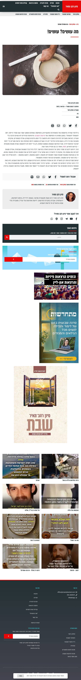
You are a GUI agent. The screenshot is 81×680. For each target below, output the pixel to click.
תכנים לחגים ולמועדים (35, 14)
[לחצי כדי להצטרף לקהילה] (59, 333)
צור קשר (46, 6)
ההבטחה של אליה (73, 510)
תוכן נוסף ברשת (72, 657)
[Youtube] (71, 218)
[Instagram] (61, 218)
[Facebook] (76, 218)
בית (78, 24)
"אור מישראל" (55, 6)
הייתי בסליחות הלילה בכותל (70, 480)
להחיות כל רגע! (35, 540)
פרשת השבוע (40, 136)
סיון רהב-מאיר (72, 6)
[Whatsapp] (52, 218)
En (4, 6)
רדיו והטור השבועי (55, 14)
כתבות (57, 3)
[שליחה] (13, 259)
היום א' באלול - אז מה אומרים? (30, 570)
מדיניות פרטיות (35, 648)
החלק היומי (76, 14)
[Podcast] (57, 218)
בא (78, 114)
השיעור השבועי (66, 14)
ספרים (52, 3)
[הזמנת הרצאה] (56, 286)
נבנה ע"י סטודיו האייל (33, 645)
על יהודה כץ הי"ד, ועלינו (32, 510)
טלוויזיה (45, 14)
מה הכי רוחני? (74, 540)
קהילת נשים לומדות (21, 3)
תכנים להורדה (44, 3)
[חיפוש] (6, 237)
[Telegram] (66, 218)
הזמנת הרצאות (33, 3)
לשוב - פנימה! (74, 570)
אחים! (38, 480)
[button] (58, 9)
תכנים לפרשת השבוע (21, 14)
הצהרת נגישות (35, 623)
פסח (77, 117)
